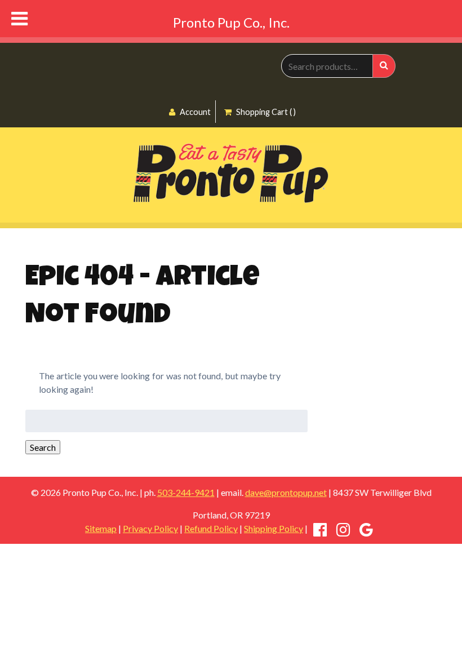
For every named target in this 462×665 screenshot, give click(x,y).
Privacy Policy (150, 528)
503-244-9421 (186, 492)
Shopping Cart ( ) (265, 112)
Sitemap (101, 528)
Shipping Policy (273, 528)
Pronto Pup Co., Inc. (231, 22)
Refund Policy (211, 528)
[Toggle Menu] (19, 18)
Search (43, 447)
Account (194, 112)
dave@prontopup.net (286, 492)
